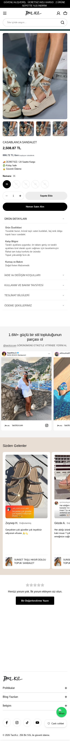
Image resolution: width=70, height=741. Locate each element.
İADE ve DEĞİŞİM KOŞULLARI (22, 275)
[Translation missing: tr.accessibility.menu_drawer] (5, 13)
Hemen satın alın (35, 206)
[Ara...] (62, 22)
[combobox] (35, 22)
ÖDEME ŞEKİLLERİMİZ (18, 305)
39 (36, 185)
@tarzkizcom (9, 345)
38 (27, 185)
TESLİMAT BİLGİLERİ (16, 295)
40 (46, 185)
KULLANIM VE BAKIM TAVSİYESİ (23, 285)
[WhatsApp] (61, 712)
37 (17, 185)
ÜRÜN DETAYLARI (15, 218)
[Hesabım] (58, 13)
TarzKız (14, 735)
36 (7, 184)
